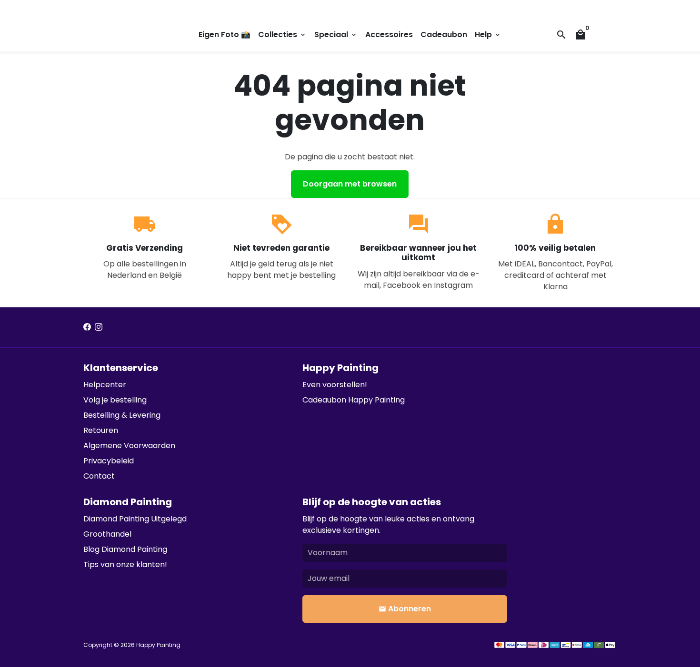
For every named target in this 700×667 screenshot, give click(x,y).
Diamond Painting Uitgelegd (135, 518)
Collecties (282, 34)
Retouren (100, 430)
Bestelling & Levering (121, 415)
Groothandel (107, 534)
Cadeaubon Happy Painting (353, 399)
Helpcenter (104, 384)
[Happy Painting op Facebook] (87, 327)
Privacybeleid (108, 460)
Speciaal (336, 34)
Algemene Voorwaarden (129, 445)
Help (488, 34)
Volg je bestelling (115, 399)
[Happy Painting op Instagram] (98, 327)
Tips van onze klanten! (125, 564)
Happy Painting (158, 645)
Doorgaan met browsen (350, 183)
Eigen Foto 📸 (224, 34)
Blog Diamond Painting (125, 549)
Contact (99, 476)
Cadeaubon (443, 34)
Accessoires (389, 34)
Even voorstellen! (334, 384)
